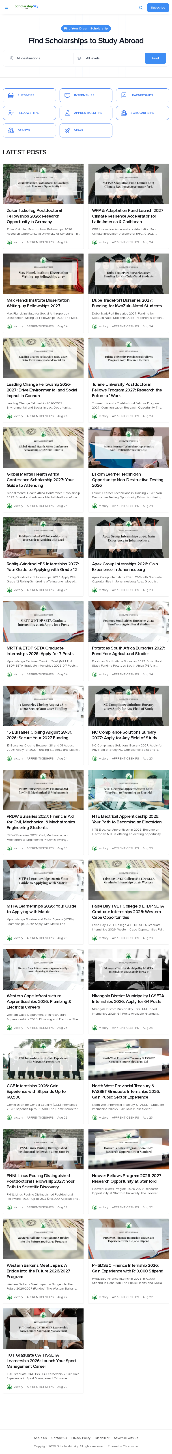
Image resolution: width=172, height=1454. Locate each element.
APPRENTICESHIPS (40, 242)
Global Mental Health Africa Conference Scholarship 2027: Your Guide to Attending (40, 480)
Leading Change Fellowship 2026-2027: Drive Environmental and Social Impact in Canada (42, 390)
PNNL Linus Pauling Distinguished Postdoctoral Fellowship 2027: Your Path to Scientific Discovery (41, 1181)
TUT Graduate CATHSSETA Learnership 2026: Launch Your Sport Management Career (42, 1361)
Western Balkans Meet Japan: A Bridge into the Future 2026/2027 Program (38, 1271)
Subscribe (158, 7)
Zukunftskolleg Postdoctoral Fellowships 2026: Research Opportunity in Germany (34, 216)
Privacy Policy (80, 1438)
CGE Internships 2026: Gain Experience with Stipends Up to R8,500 (36, 1091)
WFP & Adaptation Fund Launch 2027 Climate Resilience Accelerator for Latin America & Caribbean (127, 216)
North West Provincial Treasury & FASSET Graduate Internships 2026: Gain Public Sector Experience (126, 1091)
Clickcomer (130, 1446)
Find (155, 58)
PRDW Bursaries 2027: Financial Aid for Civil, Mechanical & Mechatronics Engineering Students (41, 822)
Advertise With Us (126, 1438)
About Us (40, 1438)
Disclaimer (102, 1438)
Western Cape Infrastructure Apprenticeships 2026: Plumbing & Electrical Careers (39, 1001)
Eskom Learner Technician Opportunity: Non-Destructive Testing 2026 (127, 480)
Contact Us (59, 1438)
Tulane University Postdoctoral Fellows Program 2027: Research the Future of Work (127, 390)
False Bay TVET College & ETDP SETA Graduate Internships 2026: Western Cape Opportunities (128, 912)
